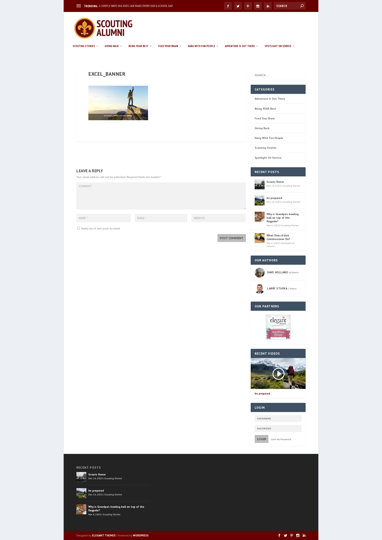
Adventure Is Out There (240, 46)
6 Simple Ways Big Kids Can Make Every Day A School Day (136, 6)
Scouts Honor (275, 182)
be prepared (274, 198)
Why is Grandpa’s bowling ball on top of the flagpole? (283, 217)
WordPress (141, 535)
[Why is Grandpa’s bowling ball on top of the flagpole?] (260, 217)
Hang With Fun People (201, 46)
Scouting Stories (84, 46)
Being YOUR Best (138, 46)
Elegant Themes (104, 535)
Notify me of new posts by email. (101, 228)
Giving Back (112, 46)
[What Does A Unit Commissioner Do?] (260, 238)
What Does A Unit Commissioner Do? (278, 237)
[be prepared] (260, 201)
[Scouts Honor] (260, 184)
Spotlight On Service (278, 46)
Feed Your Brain (168, 46)
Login (261, 439)
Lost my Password (281, 439)
